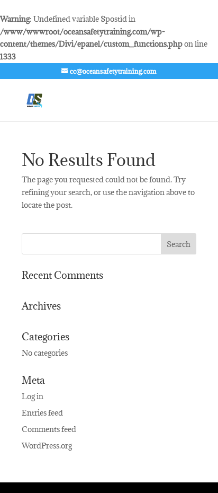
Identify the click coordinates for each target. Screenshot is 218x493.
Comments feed (49, 429)
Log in (32, 396)
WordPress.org (47, 446)
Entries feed (42, 413)
